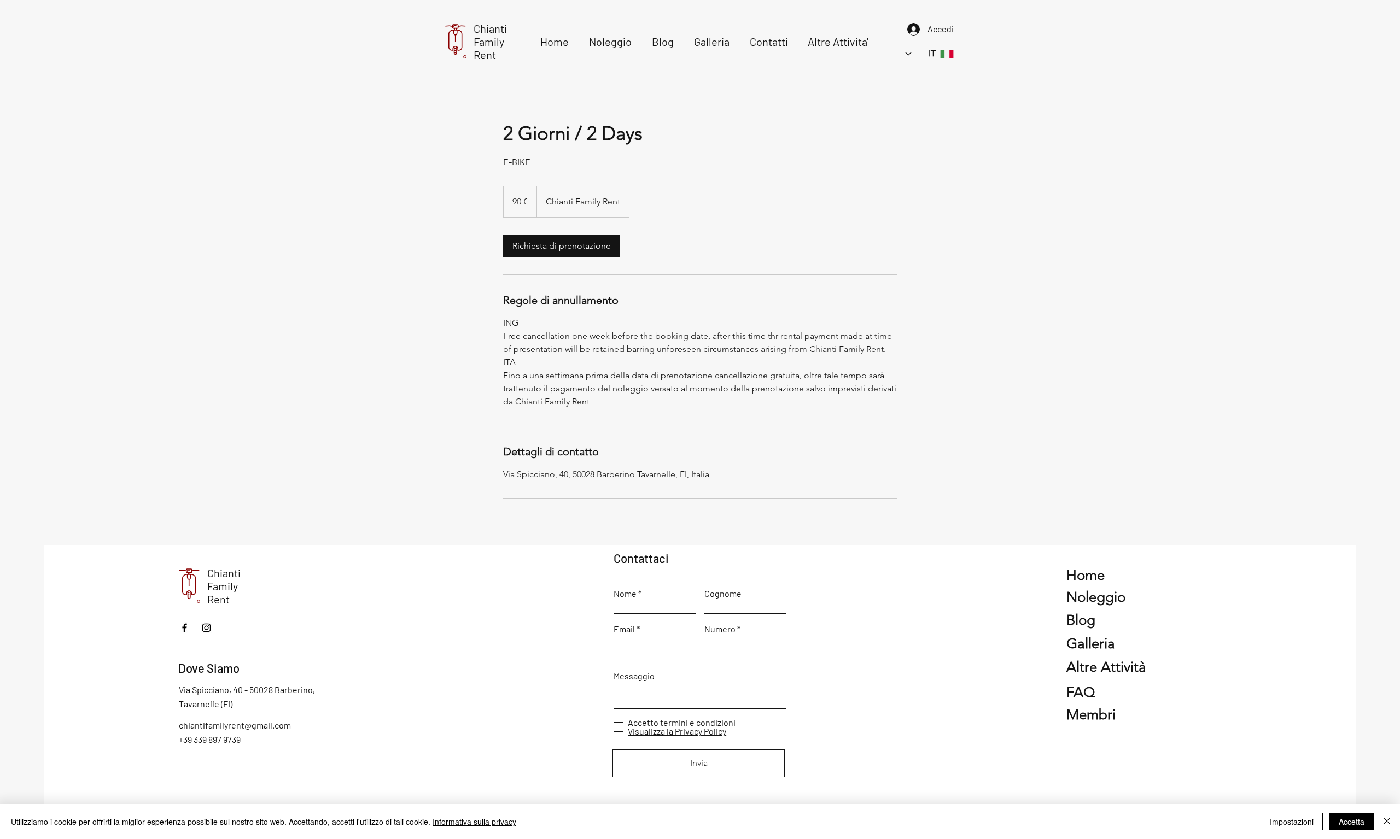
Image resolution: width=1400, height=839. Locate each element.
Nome (625, 593)
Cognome (723, 593)
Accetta (1351, 821)
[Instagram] (206, 627)
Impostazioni (1292, 821)
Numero (720, 629)
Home (1085, 575)
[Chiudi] (1386, 821)
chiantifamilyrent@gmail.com (235, 725)
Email (624, 629)
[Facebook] (184, 627)
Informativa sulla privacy (474, 821)
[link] (561, 246)
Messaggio (634, 676)
